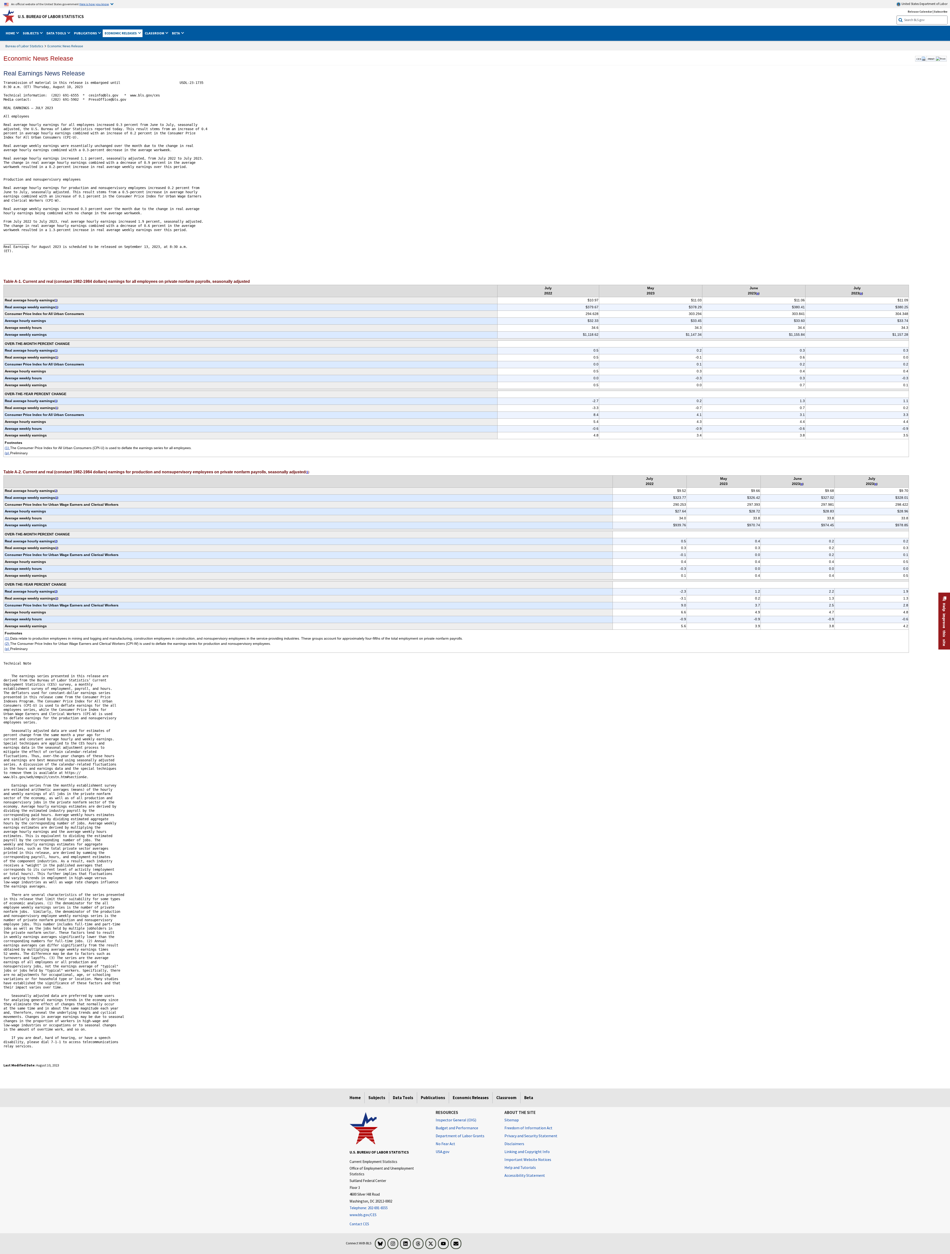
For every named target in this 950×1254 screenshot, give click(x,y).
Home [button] (11, 33)
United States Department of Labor (924, 4)
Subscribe (941, 11)
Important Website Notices (527, 1159)
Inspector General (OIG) (456, 1119)
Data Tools (403, 1097)
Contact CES (359, 1224)
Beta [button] (176, 33)
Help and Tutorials (520, 1167)
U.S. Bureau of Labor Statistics (51, 16)
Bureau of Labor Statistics (24, 46)
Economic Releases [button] (121, 33)
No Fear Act (445, 1143)
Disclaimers (514, 1143)
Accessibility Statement (524, 1175)
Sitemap (511, 1119)
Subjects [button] (31, 33)
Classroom (506, 1097)
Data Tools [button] (57, 33)
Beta (528, 1097)
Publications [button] (86, 33)
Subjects (376, 1097)
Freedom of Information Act (528, 1127)
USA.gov (442, 1151)
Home (355, 1097)
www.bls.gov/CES (363, 1214)
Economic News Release (65, 46)
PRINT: (931, 59)
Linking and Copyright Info (527, 1151)
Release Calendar (920, 11)
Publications (433, 1097)
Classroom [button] (155, 33)
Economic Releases (471, 1097)
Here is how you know (94, 4)
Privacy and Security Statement (530, 1135)
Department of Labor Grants (460, 1135)
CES (919, 59)
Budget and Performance (457, 1127)
